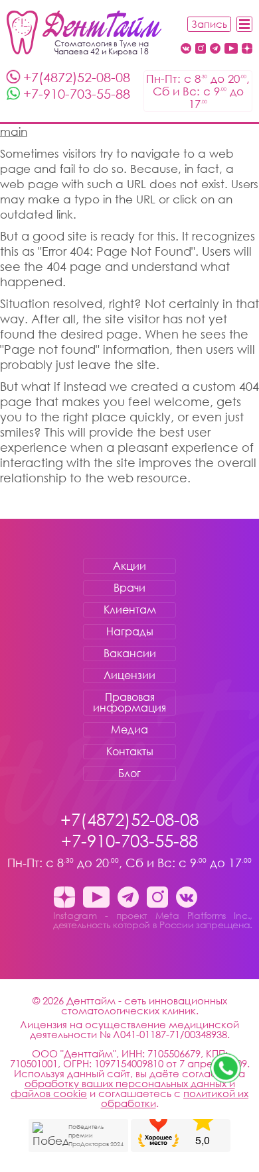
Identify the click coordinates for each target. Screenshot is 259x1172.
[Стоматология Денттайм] (84, 32)
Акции (129, 565)
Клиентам (130, 609)
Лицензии (129, 675)
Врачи (129, 587)
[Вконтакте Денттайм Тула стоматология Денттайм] (186, 49)
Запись (209, 24)
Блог (129, 773)
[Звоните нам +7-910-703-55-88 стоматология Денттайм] (225, 1068)
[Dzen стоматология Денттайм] (247, 49)
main (13, 131)
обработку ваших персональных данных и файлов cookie (123, 1088)
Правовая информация (129, 702)
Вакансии (130, 653)
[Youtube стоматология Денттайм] (231, 49)
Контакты (129, 751)
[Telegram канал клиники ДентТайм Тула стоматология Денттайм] (215, 49)
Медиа (129, 729)
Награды (129, 631)
